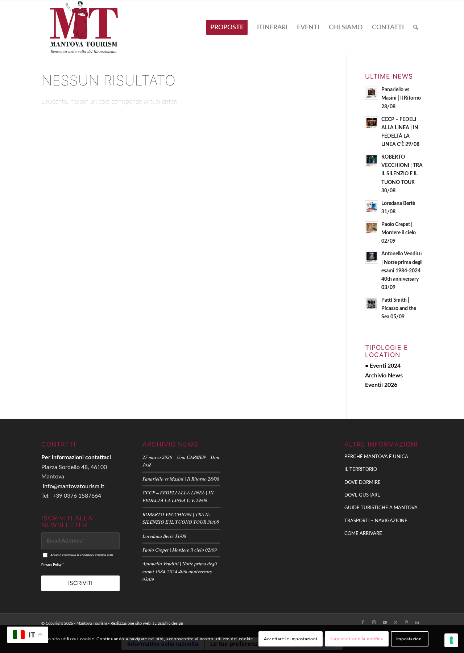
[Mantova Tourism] (84, 27)
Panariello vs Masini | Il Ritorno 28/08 (401, 98)
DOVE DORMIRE (362, 482)
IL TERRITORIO (360, 469)
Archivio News (384, 375)
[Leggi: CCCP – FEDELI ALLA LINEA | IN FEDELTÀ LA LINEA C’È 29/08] (371, 122)
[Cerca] (416, 27)
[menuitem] (227, 27)
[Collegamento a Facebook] (362, 622)
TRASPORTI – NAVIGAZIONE (375, 521)
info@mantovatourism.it (73, 486)
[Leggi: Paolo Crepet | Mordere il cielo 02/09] (371, 227)
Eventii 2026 (381, 385)
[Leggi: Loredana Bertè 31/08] (371, 206)
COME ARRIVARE (363, 533)
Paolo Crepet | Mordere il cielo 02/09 (398, 233)
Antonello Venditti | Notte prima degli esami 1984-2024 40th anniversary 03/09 (402, 270)
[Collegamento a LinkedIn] (417, 622)
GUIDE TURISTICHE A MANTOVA (381, 508)
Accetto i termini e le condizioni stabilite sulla (77, 560)
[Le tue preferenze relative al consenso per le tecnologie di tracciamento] (451, 640)
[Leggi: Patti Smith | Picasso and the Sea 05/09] (371, 303)
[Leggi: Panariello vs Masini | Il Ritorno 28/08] (371, 93)
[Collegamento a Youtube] (384, 622)
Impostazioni (409, 639)
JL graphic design (168, 623)
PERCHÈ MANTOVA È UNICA (376, 457)
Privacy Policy (51, 564)
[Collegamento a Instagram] (373, 622)
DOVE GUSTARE (362, 495)
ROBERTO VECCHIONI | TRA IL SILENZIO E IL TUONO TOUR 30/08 (402, 174)
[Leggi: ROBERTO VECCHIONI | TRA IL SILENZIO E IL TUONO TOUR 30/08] (371, 160)
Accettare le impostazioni (290, 639)
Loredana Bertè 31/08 (164, 535)
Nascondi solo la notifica (356, 639)
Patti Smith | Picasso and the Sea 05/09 (398, 308)
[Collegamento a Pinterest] (406, 622)
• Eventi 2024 (383, 366)
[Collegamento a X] (395, 622)
